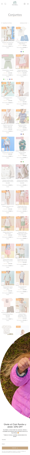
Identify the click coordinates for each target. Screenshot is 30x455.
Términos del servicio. (16, 452)
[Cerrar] (27, 337)
